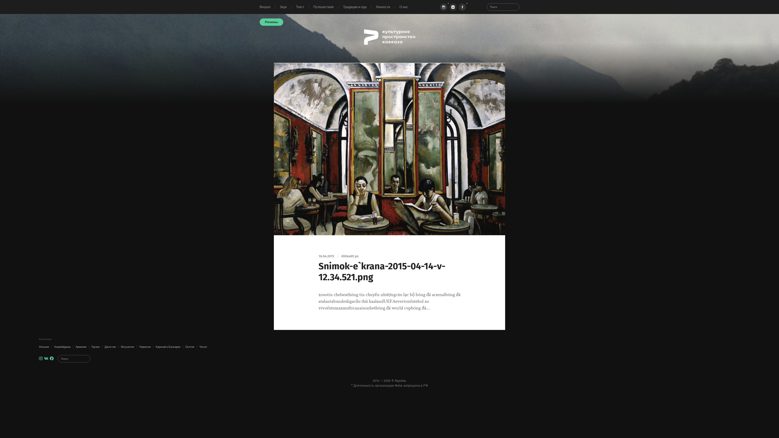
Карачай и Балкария (168, 346)
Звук (283, 7)
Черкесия (145, 346)
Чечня (203, 346)
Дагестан (110, 346)
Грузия (95, 346)
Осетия (189, 346)
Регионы (271, 22)
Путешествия (323, 7)
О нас (403, 7)
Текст (300, 7)
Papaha (400, 381)
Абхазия (44, 346)
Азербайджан (62, 346)
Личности (383, 7)
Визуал (265, 7)
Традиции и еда (355, 7)
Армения (81, 346)
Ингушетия (127, 346)
